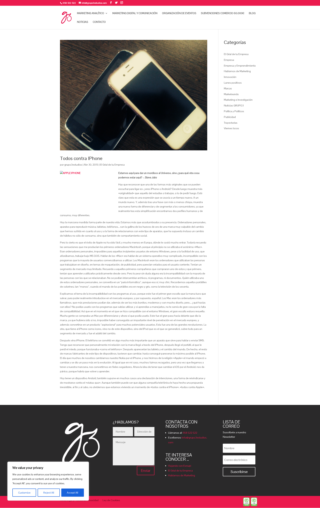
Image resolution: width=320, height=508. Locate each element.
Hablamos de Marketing (237, 71)
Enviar (145, 470)
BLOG (252, 13)
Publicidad (230, 117)
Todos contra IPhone (81, 158)
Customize (24, 492)
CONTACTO (99, 22)
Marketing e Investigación (238, 99)
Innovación (230, 77)
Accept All (72, 492)
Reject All (48, 492)
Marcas (228, 88)
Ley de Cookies (111, 500)
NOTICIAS (82, 22)
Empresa (229, 60)
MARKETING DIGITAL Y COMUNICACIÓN (134, 13)
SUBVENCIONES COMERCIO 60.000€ (222, 13)
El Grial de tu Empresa (112, 164)
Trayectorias (230, 122)
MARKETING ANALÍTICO (90, 13)
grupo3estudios (73, 164)
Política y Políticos (234, 111)
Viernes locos (231, 128)
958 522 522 (190, 432)
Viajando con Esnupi (179, 465)
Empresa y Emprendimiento (240, 65)
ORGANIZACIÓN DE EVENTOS (179, 13)
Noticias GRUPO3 (234, 105)
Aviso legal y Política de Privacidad (79, 500)
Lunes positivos (233, 82)
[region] (48, 481)
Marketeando (231, 94)
